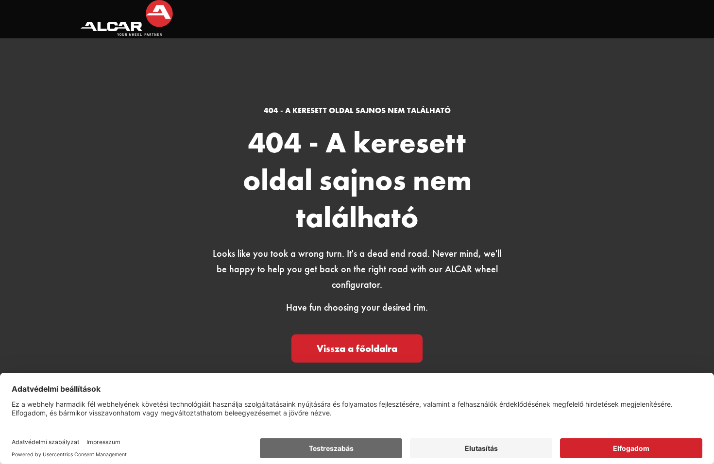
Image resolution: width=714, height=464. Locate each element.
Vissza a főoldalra (357, 348)
